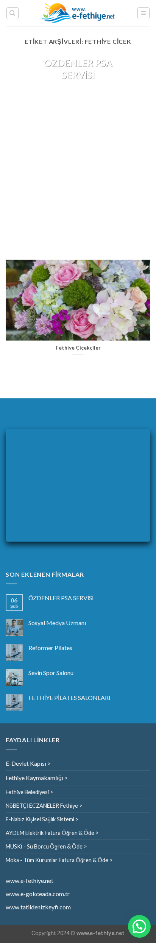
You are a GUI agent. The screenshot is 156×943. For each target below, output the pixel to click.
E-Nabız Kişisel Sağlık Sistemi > (42, 819)
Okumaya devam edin (78, 96)
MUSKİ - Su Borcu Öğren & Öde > (46, 846)
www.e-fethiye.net (29, 880)
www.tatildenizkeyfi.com (38, 906)
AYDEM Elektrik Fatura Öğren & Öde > (52, 833)
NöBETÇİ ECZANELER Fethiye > (44, 805)
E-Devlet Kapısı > (28, 763)
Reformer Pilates (50, 647)
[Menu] (143, 13)
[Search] (12, 13)
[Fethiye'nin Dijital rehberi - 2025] (78, 13)
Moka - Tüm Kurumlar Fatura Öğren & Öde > (59, 860)
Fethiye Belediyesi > (29, 792)
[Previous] (18, 154)
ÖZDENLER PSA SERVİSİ (61, 597)
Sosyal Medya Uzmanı (57, 622)
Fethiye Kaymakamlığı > (37, 777)
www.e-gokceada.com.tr (38, 893)
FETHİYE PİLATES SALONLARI (69, 697)
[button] (139, 926)
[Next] (138, 154)
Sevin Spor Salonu (50, 672)
